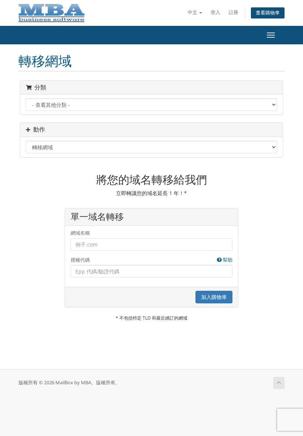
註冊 (233, 12)
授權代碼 (151, 259)
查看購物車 (268, 13)
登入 (215, 12)
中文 (193, 12)
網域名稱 (80, 232)
